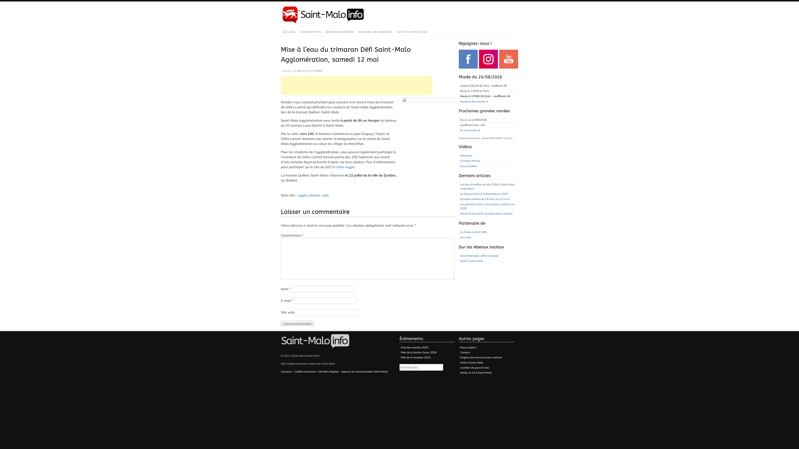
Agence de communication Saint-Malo (364, 371)
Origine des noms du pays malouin (481, 357)
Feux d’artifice (468, 166)
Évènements (310, 31)
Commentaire (292, 235)
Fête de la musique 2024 (416, 357)
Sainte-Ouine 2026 (412, 31)
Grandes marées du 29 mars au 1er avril (485, 199)
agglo (302, 195)
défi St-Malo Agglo (340, 167)
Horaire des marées (375, 31)
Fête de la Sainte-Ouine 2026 (419, 352)
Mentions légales (328, 371)
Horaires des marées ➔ (474, 101)
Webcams (466, 155)
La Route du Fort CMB (473, 232)
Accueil (289, 31)
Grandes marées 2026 (414, 347)
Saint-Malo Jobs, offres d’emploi (479, 255)
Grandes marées (339, 31)
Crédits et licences (305, 371)
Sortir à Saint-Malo (471, 261)
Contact (465, 352)
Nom (285, 289)
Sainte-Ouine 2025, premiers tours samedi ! (486, 213)
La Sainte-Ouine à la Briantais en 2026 (484, 193)
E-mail (287, 301)
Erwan (318, 70)
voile (325, 195)
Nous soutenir (468, 347)
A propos (286, 371)
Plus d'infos (508, 138)
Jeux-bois (465, 237)
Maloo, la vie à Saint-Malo (476, 372)
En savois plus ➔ (470, 130)
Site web (288, 312)
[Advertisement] (356, 85)
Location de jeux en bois (474, 367)
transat (314, 195)
